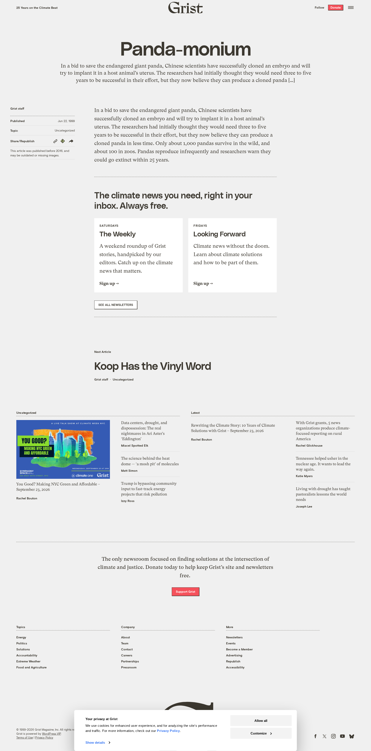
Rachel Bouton (26, 498)
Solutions (23, 649)
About (125, 637)
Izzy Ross (127, 501)
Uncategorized (65, 130)
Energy (21, 637)
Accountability (26, 655)
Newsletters (234, 637)
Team (124, 643)
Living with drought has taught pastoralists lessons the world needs (323, 494)
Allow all (260, 720)
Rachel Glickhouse (309, 445)
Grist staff (17, 108)
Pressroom (129, 667)
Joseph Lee (304, 506)
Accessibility (235, 667)
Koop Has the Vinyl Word (152, 365)
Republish (233, 661)
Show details (95, 742)
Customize (259, 733)
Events (231, 643)
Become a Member (239, 649)
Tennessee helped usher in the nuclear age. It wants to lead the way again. (323, 463)
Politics (21, 643)
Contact (127, 649)
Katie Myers (304, 476)
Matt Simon (129, 470)
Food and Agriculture (31, 667)
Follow (319, 7)
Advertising (234, 655)
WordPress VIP (51, 733)
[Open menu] (351, 7)
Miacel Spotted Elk (134, 445)
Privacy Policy (44, 737)
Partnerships (130, 661)
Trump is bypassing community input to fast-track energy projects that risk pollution (149, 488)
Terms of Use (24, 737)
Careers (126, 655)
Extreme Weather (28, 661)
